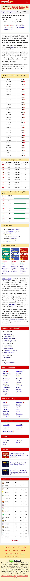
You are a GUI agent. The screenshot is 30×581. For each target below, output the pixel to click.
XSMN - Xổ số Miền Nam (8, 367)
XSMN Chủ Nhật (15, 229)
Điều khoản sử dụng (22, 575)
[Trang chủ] (7, 1)
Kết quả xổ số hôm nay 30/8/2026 (10, 328)
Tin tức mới (5, 449)
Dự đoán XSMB (22, 262)
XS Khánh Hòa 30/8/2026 (10, 350)
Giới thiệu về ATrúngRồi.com (8, 575)
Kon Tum (9, 8)
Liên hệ (15, 577)
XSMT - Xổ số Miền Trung (8, 399)
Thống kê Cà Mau (8, 25)
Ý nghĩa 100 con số (7, 479)
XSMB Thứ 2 (6, 424)
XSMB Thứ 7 (19, 429)
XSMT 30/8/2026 (8, 346)
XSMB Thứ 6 (6, 429)
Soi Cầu (22, 553)
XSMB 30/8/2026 (8, 357)
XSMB (14, 547)
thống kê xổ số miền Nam (16, 319)
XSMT (24, 547)
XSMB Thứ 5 (19, 427)
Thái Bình (15, 8)
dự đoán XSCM (12, 231)
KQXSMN (8, 241)
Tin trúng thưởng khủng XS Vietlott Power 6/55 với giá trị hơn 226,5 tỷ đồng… (19, 455)
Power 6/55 (6, 440)
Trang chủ (7, 547)
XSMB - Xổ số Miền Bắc (8, 421)
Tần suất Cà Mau (8, 29)
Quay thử (8, 557)
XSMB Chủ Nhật (7, 431)
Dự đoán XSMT (13, 262)
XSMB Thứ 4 (6, 427)
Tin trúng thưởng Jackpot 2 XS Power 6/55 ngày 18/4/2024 (18, 463)
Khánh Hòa (22, 6)
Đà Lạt (13, 6)
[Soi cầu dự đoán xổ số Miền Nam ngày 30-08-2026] (6, 254)
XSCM (11, 47)
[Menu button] (27, 1)
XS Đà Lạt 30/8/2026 (9, 336)
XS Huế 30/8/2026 (8, 348)
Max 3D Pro (19, 442)
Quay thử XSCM (7, 234)
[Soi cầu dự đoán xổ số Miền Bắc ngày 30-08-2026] (24, 254)
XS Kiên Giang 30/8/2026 (10, 338)
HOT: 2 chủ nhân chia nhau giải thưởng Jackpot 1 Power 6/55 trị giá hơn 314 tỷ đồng (18, 472)
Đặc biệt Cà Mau (8, 27)
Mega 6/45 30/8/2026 (9, 363)
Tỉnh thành (4, 19)
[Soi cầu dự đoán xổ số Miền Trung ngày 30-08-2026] (15, 254)
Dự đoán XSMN (4, 262)
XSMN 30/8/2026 (8, 334)
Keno (4, 444)
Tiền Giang (21, 8)
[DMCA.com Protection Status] (15, 561)
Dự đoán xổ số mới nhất (9, 246)
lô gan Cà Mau (16, 236)
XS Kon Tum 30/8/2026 (9, 352)
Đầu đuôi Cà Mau (20, 27)
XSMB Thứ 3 (19, 424)
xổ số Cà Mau (12, 238)
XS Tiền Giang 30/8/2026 (10, 341)
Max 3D (5, 442)
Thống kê (16, 557)
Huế (17, 6)
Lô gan (23, 557)
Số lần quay (18, 19)
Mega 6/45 (19, 440)
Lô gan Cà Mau (20, 25)
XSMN (19, 547)
